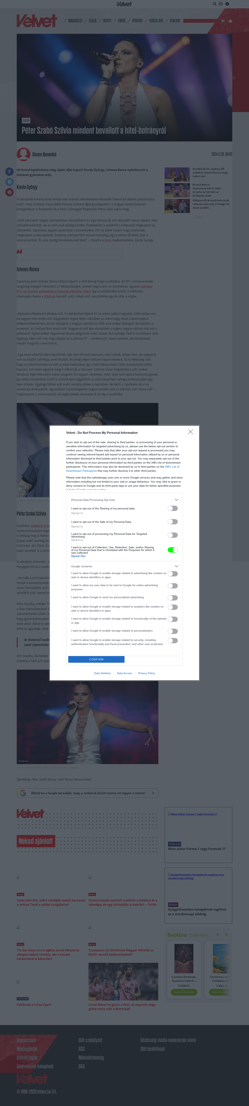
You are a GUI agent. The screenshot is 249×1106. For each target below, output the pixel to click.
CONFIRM (96, 659)
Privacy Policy (146, 673)
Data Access (124, 673)
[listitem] (124, 500)
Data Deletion (102, 673)
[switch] (173, 508)
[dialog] (124, 553)
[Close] (192, 433)
